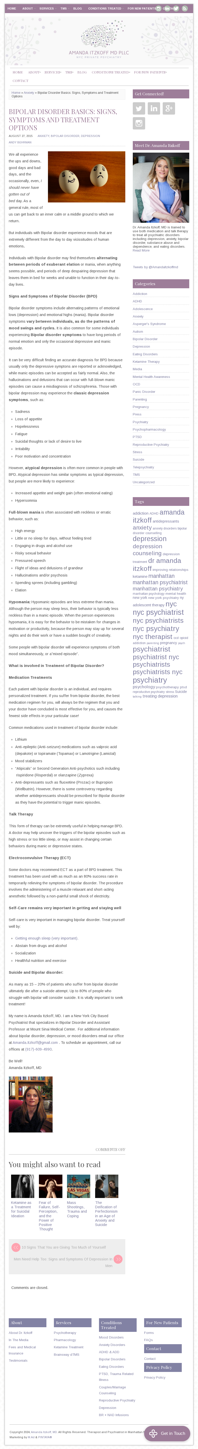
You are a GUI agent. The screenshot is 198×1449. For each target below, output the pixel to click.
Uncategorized (144, 482)
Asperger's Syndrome (149, 324)
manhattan (161, 576)
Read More (141, 250)
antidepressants (166, 521)
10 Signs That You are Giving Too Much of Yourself (64, 1247)
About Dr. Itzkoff (20, 1333)
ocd (176, 638)
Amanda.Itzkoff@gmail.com (35, 1043)
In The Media (18, 1340)
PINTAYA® (45, 1437)
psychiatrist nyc (156, 657)
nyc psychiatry (156, 629)
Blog (77, 8)
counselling (153, 533)
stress (170, 692)
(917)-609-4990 (38, 1049)
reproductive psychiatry (149, 692)
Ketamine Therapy (146, 362)
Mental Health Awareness (151, 377)
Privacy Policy (154, 1377)
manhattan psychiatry (158, 588)
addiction (140, 513)
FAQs (148, 1340)
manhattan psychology (148, 594)
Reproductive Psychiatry (151, 445)
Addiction (140, 294)
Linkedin (154, 108)
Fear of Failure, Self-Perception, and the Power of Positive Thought (49, 1216)
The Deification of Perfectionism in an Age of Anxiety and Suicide (106, 1214)
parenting (153, 643)
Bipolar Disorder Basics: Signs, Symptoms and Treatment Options (63, 119)
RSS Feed (185, 8)
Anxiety (29, 93)
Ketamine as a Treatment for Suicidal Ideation (21, 1209)
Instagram (139, 123)
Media (137, 369)
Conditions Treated (104, 8)
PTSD (137, 437)
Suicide (138, 459)
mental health (176, 594)
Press (137, 414)
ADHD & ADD (109, 1352)
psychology (144, 686)
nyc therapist (152, 636)
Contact (170, 8)
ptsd (183, 687)
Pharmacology (65, 1340)
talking (137, 696)
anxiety (142, 527)
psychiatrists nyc (158, 671)
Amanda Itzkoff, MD (44, 1432)
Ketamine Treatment (68, 1347)
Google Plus (169, 108)
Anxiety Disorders (112, 1345)
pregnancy (168, 643)
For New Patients (142, 8)
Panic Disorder (144, 392)
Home (11, 8)
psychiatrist (151, 649)
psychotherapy (167, 687)
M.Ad (31, 1437)
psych (181, 643)
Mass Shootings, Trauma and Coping (77, 1209)
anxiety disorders (165, 528)
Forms (149, 1333)
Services (46, 8)
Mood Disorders (111, 1337)
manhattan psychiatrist (160, 582)
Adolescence (143, 309)
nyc (171, 604)
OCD (136, 384)
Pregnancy (141, 407)
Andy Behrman (20, 142)
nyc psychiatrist (158, 612)
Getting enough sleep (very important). (46, 938)
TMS (63, 8)
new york (140, 598)
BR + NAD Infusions (114, 1415)
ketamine (140, 576)
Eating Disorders (145, 354)
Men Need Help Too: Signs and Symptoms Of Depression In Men (63, 1262)
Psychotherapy (65, 1333)
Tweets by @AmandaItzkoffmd (155, 267)
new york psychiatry (163, 598)
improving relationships (170, 570)
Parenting (140, 399)
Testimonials (18, 1360)
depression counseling (147, 549)
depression (150, 539)
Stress (137, 452)
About (27, 8)
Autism (138, 331)
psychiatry (150, 680)
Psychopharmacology (149, 429)
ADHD (137, 301)
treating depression (160, 696)
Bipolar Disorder (65, 135)
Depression (90, 135)
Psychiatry (140, 422)
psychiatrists (151, 664)
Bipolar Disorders (112, 1359)
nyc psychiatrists (158, 620)
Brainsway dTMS (66, 1355)
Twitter (139, 108)
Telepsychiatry (143, 467)
